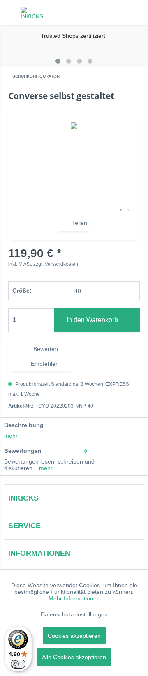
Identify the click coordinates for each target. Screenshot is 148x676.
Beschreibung (24, 425)
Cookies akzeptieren (74, 635)
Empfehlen (44, 363)
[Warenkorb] (134, 12)
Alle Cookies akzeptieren (74, 657)
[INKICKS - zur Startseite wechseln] (35, 14)
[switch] (18, 664)
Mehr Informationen (74, 598)
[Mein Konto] (113, 12)
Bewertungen (23, 451)
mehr (11, 435)
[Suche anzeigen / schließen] (92, 12)
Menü (12, 12)
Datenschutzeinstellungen (74, 614)
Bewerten (45, 349)
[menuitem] (12, 12)
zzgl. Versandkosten (55, 264)
